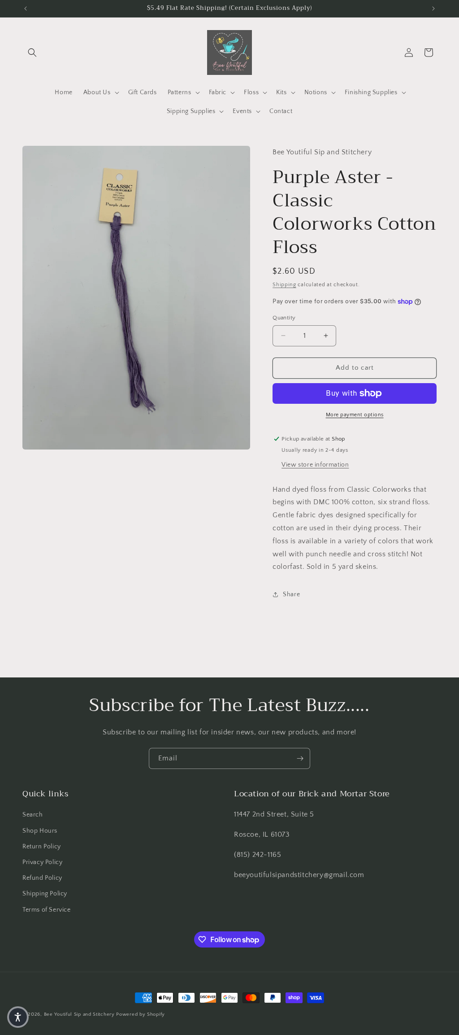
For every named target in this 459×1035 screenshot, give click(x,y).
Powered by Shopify (140, 1014)
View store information (315, 464)
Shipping (284, 285)
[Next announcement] (433, 8)
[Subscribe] (300, 758)
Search (32, 814)
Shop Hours (39, 830)
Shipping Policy (44, 893)
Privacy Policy (42, 862)
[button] (32, 52)
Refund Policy (42, 878)
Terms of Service (46, 909)
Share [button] (291, 594)
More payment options (355, 415)
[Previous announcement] (25, 8)
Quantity (284, 317)
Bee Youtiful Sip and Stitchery (79, 1014)
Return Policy (41, 846)
